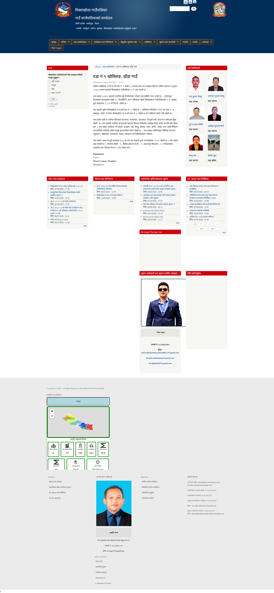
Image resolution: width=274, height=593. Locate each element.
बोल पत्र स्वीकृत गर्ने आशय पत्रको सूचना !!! (159, 204)
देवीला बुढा (212, 155)
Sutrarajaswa (100, 577)
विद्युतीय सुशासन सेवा (127, 42)
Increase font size (185, 2)
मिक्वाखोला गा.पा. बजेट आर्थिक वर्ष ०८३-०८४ (66, 186)
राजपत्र (204, 42)
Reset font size (190, 2)
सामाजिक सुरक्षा (100, 566)
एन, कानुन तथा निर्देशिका (57, 492)
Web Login (56, 47)
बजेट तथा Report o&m (59, 219)
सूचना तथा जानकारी (166, 42)
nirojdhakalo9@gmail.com (160, 363)
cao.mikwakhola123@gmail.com (204, 505)
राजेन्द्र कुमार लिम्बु (216, 96)
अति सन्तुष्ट (56, 81)
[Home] (63, 9)
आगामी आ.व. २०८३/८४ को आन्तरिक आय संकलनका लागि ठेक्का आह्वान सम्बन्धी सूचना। (160, 187)
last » (213, 228)
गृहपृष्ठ (53, 41)
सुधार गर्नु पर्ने (56, 92)
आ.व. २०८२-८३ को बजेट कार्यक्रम (63, 201)
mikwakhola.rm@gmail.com (208, 482)
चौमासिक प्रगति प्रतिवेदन (151, 487)
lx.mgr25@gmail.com (115, 551)
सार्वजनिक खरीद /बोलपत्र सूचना (60, 487)
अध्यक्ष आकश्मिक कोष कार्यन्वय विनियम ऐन (204, 204)
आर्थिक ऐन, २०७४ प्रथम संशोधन (201, 216)
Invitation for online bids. (153, 216)
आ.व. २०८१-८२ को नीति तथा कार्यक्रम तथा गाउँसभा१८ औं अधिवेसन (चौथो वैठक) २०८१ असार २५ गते (66, 210)
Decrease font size (194, 1)
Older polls (54, 104)
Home (98, 66)
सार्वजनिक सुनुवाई (148, 492)
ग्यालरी (185, 41)
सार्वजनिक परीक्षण (148, 498)
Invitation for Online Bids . (154, 210)
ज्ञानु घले (192, 155)
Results (52, 106)
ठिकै (53, 89)
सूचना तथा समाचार (55, 481)
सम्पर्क (195, 41)
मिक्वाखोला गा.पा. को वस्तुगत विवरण (109, 195)
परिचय (62, 42)
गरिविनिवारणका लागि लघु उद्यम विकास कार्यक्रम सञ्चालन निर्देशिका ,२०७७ (203, 196)
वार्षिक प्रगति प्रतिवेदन (150, 481)
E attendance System (103, 583)
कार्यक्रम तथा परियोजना (102, 42)
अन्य (85, 226)
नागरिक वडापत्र (101, 572)
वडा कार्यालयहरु (79, 42)
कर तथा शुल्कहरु (55, 498)
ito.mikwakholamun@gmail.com (160, 358)
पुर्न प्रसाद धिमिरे (196, 124)
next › (202, 228)
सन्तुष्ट (54, 85)
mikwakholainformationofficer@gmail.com (160, 352)
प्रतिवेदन (147, 42)
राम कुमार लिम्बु (195, 96)
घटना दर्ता (98, 561)
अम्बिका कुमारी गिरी (216, 126)
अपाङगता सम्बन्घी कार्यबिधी (199, 210)
